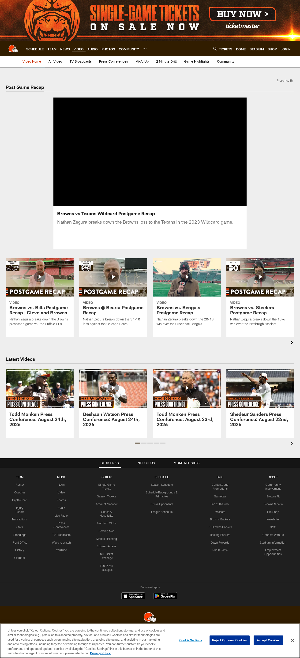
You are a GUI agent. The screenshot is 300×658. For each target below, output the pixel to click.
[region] (150, 641)
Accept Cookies (268, 640)
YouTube (61, 550)
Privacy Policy (100, 653)
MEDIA (61, 477)
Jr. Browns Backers (220, 527)
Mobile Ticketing (106, 538)
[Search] (215, 48)
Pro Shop (273, 511)
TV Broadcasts (61, 534)
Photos (61, 500)
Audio (61, 507)
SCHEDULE (162, 477)
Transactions (20, 519)
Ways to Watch (61, 542)
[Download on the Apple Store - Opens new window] (133, 596)
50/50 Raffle (220, 550)
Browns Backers (220, 519)
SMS (273, 527)
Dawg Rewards (220, 542)
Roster (20, 484)
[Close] (292, 640)
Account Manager (107, 504)
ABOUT (273, 477)
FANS (220, 477)
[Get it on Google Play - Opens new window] (165, 598)
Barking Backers (220, 534)
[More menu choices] (144, 49)
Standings (19, 534)
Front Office (19, 542)
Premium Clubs (106, 523)
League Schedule (161, 511)
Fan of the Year (220, 504)
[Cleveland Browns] (150, 617)
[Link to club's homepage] (13, 48)
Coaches (19, 492)
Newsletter (273, 519)
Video (61, 492)
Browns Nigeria (273, 504)
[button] (135, 152)
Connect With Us (273, 534)
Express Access (106, 546)
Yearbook (20, 557)
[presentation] (292, 343)
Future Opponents (161, 504)
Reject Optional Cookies (229, 640)
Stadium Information (273, 542)
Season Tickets (106, 496)
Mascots (220, 511)
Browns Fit (273, 496)
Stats (19, 527)
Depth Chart (19, 500)
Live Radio (61, 515)
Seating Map (106, 531)
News (61, 484)
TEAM (19, 477)
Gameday (220, 496)
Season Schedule (162, 484)
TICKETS (106, 477)
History (19, 550)
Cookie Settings (190, 640)
